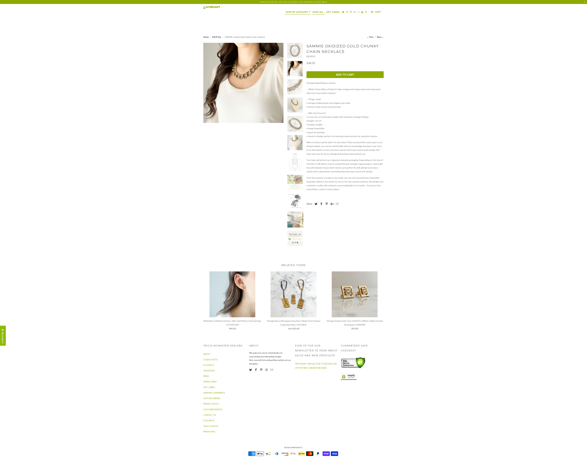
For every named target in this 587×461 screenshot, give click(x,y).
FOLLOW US (208, 420)
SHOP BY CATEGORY (298, 11)
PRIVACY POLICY (211, 404)
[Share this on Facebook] (320, 204)
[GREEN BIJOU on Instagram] (266, 369)
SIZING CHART (210, 381)
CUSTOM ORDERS (211, 398)
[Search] (366, 12)
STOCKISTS (208, 365)
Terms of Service (210, 426)
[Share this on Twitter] (315, 204)
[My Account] (362, 12)
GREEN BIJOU (296, 447)
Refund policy (209, 431)
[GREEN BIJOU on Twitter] (251, 369)
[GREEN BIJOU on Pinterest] (261, 369)
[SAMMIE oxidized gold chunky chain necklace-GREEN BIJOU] (243, 83)
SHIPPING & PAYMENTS (214, 393)
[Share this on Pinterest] (326, 204)
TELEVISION (208, 370)
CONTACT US (209, 415)
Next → (380, 37)
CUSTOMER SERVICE (212, 409)
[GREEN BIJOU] (217, 7)
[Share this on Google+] (331, 204)
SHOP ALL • (318, 12)
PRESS (206, 376)
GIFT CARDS (209, 387)
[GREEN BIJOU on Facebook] (256, 369)
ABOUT (206, 354)
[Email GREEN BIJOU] (272, 369)
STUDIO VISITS (210, 359)
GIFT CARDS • (333, 12)
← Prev (370, 37)
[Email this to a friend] (336, 204)
